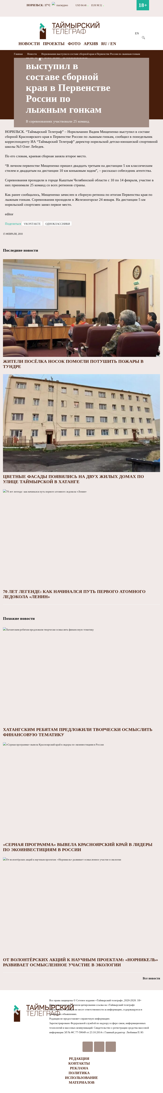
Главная (18, 53)
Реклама (79, 1068)
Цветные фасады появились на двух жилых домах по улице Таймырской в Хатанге (73, 479)
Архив (91, 43)
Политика (79, 1073)
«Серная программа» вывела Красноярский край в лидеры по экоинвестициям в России (77, 847)
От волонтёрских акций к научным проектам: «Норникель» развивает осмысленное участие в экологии (80, 962)
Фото (74, 43)
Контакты (79, 1063)
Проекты (54, 43)
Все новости (151, 978)
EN (137, 33)
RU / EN (108, 43)
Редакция (79, 1059)
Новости (29, 43)
